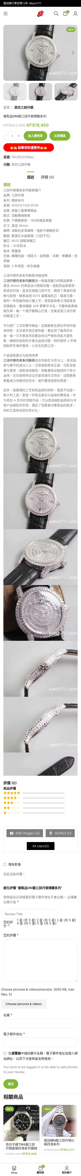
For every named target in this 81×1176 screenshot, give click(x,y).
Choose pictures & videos (24, 1004)
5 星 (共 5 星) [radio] (46, 923)
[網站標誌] (40, 13)
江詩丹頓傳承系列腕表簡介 (22, 190)
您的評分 (8, 924)
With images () (27, 833)
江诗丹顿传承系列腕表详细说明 (25, 275)
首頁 (6, 107)
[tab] (30, 176)
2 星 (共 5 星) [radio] (46, 920)
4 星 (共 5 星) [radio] (26, 923)
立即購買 (60, 135)
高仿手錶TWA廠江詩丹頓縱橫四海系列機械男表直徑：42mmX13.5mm (21, 1149)
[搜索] (56, 13)
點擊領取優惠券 (28, 147)
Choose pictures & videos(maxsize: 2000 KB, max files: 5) (37, 991)
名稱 (7, 1015)
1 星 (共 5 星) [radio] (26, 920)
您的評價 (11, 935)
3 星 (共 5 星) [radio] (66, 920)
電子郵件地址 (14, 1034)
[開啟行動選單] (5, 13)
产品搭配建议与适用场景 (20, 355)
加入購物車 (35, 135)
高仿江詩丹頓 (23, 107)
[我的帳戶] (75, 13)
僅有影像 (14, 864)
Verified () (62, 833)
